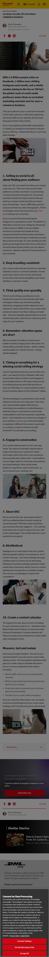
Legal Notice (24, 936)
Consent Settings (24, 941)
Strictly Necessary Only (24, 947)
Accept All (24, 953)
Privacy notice (14, 936)
